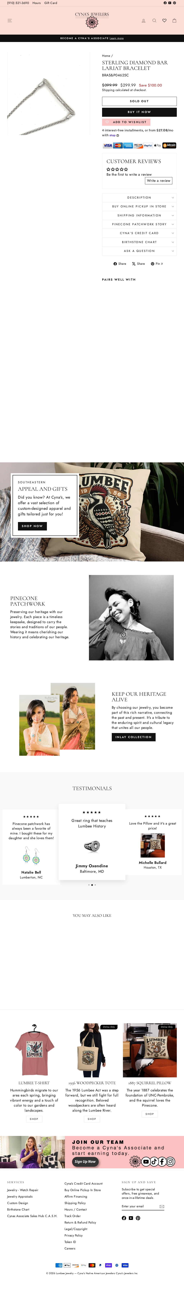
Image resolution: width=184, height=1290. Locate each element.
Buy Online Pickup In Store (83, 1190)
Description (139, 198)
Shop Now (32, 526)
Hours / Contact (76, 1209)
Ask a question (139, 251)
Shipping (108, 90)
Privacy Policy (74, 1235)
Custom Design (17, 1203)
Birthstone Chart (139, 242)
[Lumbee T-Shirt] (34, 1050)
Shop (34, 1119)
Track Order (73, 1216)
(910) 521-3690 (18, 3)
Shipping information (139, 215)
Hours (37, 3)
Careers (70, 1248)
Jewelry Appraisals (20, 1196)
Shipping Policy (75, 1203)
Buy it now (139, 112)
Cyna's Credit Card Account (84, 1183)
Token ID (70, 1242)
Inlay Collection (134, 737)
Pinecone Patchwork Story (139, 224)
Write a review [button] (158, 180)
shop (150, 1114)
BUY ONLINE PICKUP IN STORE (139, 206)
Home (106, 56)
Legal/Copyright (76, 1229)
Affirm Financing (76, 1196)
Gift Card (50, 3)
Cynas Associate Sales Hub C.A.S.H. (32, 1216)
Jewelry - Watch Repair (22, 1190)
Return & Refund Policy (80, 1222)
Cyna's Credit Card (139, 233)
